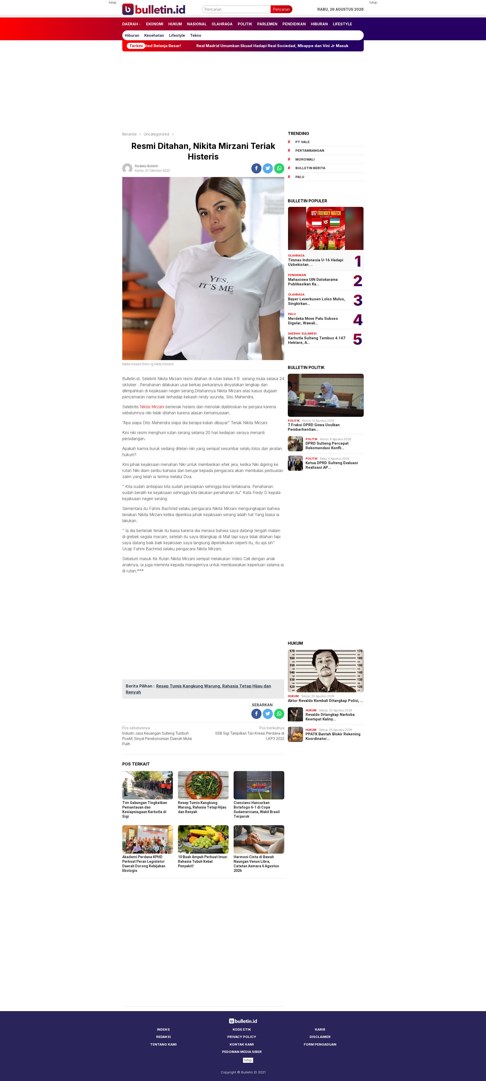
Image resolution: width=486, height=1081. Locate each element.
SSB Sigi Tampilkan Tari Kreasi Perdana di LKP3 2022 (249, 733)
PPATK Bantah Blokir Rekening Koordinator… (333, 736)
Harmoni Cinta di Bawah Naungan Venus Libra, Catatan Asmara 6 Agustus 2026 (256, 863)
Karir (320, 1029)
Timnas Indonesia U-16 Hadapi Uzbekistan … (315, 262)
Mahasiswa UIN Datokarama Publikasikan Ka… (313, 281)
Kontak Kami (242, 1044)
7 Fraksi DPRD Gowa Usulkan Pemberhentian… (314, 427)
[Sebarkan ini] (256, 168)
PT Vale (302, 142)
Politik (294, 420)
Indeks (163, 1029)
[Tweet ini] (268, 168)
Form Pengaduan (320, 1044)
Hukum (293, 696)
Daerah (294, 333)
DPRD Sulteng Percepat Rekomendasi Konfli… (327, 445)
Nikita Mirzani (152, 406)
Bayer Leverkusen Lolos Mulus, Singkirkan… (316, 301)
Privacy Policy (241, 1037)
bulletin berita (310, 168)
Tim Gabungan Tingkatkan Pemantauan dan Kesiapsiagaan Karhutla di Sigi (144, 809)
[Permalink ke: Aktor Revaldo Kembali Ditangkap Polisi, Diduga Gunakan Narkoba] (326, 671)
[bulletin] (153, 9)
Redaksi (163, 1037)
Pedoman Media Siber (242, 1052)
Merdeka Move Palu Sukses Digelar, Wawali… (313, 320)
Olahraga (296, 255)
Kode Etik (242, 1029)
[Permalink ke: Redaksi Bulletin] (127, 168)
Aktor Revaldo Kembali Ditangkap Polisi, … (325, 700)
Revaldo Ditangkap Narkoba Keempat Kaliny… (330, 716)
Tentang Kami (163, 1044)
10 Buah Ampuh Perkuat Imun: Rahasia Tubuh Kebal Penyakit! (203, 861)
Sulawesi (308, 333)
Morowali (305, 159)
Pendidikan (297, 275)
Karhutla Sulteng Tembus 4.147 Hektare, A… (316, 340)
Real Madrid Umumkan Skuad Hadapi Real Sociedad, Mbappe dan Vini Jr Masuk (227, 46)
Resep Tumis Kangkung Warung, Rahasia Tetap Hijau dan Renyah (202, 807)
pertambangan (309, 150)
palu (299, 177)
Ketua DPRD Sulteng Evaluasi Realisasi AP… (332, 465)
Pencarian (281, 9)
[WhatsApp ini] (279, 168)
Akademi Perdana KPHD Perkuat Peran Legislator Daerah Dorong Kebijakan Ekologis (143, 863)
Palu (292, 314)
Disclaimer (320, 1037)
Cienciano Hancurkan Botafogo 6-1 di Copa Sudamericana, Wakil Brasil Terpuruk (257, 809)
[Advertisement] (97, 76)
